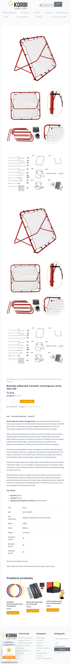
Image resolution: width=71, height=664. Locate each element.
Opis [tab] (8, 416)
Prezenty (37, 13)
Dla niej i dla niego (63, 13)
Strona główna (11, 379)
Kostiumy (39, 17)
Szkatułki (48, 13)
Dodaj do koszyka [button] (12, 613)
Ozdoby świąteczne (9, 13)
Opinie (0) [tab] (31, 416)
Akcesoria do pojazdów (59, 17)
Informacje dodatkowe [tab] (18, 416)
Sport (6, 17)
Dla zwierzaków (22, 17)
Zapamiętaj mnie (60, 646)
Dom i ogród (25, 13)
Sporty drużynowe (26, 379)
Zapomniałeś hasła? (59, 652)
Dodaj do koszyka (27, 401)
